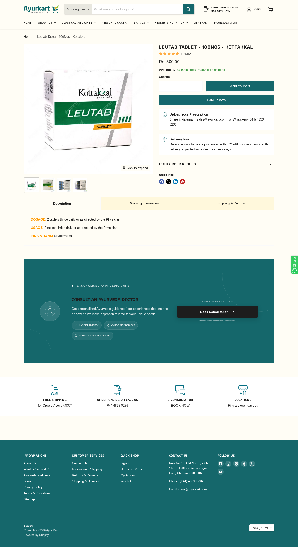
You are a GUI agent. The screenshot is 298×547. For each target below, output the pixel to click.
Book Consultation (214, 312)
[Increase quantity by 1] (197, 86)
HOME (28, 23)
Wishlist (126, 481)
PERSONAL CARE (113, 23)
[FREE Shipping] (55, 396)
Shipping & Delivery (85, 481)
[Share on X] (168, 181)
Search (28, 481)
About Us (30, 463)
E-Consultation (225, 23)
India (260, 528)
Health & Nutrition (170, 23)
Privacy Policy (33, 487)
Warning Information (144, 203)
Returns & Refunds (85, 475)
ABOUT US (45, 23)
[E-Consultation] (180, 396)
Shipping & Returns (231, 203)
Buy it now (216, 100)
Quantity (164, 76)
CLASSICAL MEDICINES (77, 23)
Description (62, 203)
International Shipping (87, 469)
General (200, 23)
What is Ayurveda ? (37, 469)
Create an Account (133, 469)
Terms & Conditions (37, 493)
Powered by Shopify (36, 535)
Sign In (125, 463)
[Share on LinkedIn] (175, 181)
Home (28, 36)
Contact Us (79, 463)
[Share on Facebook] (161, 181)
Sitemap (29, 499)
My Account (129, 475)
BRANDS (140, 23)
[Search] (188, 9)
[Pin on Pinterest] (182, 181)
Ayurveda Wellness (37, 475)
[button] (254, 9)
